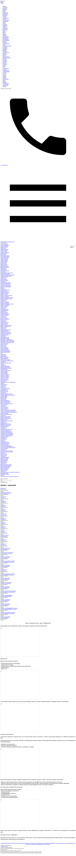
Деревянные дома (4, 277)
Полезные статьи (3, 470)
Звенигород (5, 27)
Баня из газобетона (4, 358)
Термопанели (3, 437)
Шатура (4, 81)
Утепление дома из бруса (5, 430)
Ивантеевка (5, 29)
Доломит (2, 383)
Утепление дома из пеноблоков (6, 433)
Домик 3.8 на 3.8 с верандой (6, 553)
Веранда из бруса (3, 323)
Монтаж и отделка (55, 843)
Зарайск (4, 26)
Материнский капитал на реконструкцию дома (10, 472)
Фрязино (4, 75)
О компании (6, 843)
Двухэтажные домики (4, 256)
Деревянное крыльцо (4, 457)
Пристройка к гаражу (4, 474)
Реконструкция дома (4, 266)
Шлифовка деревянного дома (6, 420)
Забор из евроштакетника (5, 401)
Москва (4, 6)
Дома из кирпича (3, 265)
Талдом (4, 74)
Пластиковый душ (4, 390)
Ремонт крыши (3, 269)
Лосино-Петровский (7, 45)
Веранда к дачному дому (5, 326)
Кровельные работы (4, 267)
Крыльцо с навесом (4, 458)
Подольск (5, 59)
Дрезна (4, 22)
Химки (4, 76)
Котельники (5, 36)
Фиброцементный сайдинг (5, 368)
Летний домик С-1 (4, 536)
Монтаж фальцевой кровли (6, 464)
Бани (1, 353)
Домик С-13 (2, 502)
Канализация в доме (4, 426)
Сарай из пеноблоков (4, 314)
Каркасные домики (4, 249)
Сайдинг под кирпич (4, 374)
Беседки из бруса (3, 317)
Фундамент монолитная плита (6, 272)
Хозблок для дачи (4, 299)
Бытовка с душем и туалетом (6, 295)
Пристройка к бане (4, 473)
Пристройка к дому (4, 334)
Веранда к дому (3, 319)
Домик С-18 (2, 489)
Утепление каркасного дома (6, 431)
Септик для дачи (3, 406)
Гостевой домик (3, 253)
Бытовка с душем (3, 294)
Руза (4, 67)
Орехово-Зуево (6, 56)
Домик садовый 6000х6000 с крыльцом (8, 609)
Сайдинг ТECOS (3, 371)
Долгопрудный (6, 20)
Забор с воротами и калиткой (6, 403)
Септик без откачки (4, 407)
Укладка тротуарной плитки (6, 435)
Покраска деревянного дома (6, 414)
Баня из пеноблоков (4, 357)
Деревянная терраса (4, 330)
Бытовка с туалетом (4, 293)
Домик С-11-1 (3, 514)
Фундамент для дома (4, 270)
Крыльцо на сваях (4, 459)
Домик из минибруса (4, 252)
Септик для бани (3, 408)
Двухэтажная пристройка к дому (7, 342)
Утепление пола (3, 453)
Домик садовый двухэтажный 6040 (7, 592)
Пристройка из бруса (4, 337)
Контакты (6, 241)
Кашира (4, 31)
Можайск (5, 50)
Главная (2, 476)
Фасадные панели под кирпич (6, 450)
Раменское (5, 64)
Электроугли (5, 85)
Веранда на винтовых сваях (6, 325)
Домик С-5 (2, 532)
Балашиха (5, 8)
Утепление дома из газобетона (6, 434)
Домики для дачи (3, 247)
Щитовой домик (3, 264)
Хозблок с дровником (4, 304)
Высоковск (5, 14)
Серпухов (5, 69)
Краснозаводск (6, 39)
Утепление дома (3, 427)
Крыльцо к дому (3, 455)
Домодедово (5, 21)
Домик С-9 (2, 523)
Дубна (4, 23)
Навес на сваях (3, 346)
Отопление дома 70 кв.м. (5, 284)
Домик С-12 (2, 506)
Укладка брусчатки (4, 444)
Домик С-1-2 (3, 540)
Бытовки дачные (3, 291)
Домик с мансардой (4, 257)
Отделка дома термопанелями (6, 446)
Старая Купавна (6, 71)
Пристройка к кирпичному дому (7, 340)
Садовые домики (3, 250)
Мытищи (5, 51)
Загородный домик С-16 (5, 493)
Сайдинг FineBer (3, 373)
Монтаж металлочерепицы (5, 465)
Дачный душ (3, 386)
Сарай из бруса (3, 311)
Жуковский (5, 25)
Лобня (4, 44)
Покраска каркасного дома (5, 418)
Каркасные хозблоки (4, 302)
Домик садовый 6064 (4, 600)
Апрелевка (5, 7)
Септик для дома (3, 404)
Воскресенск (5, 13)
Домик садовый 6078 (4, 604)
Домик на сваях (3, 262)
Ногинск (4, 53)
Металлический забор (4, 402)
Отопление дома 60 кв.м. (5, 283)
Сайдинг (2, 363)
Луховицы (5, 46)
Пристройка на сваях (4, 338)
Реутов (4, 65)
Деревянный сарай (4, 310)
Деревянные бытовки (4, 292)
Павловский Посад (7, 57)
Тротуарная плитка (4, 436)
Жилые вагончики (4, 306)
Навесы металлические (5, 352)
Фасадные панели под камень (6, 451)
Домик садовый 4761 (4, 557)
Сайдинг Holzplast (4, 372)
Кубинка (4, 41)
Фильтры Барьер (3, 396)
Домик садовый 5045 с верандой (7, 562)
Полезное (28, 843)
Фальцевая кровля (4, 460)
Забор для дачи (3, 398)
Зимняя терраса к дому (5, 331)
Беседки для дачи (3, 315)
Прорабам (49, 843)
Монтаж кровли (3, 462)
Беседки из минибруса (5, 318)
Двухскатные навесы (4, 349)
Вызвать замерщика (43, 843)
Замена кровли (3, 461)
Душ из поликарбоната (5, 388)
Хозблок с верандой (4, 301)
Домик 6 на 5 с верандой (5, 583)
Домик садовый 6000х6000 (5, 596)
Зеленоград (5, 28)
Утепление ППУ (3, 438)
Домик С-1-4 (3, 544)
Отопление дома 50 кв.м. (5, 282)
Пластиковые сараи (4, 309)
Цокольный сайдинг (4, 379)
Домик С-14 (2, 497)
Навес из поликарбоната (5, 351)
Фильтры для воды (4, 391)
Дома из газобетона (4, 246)
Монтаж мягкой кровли (5, 466)
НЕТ (3, 3)
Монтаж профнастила (4, 467)
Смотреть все (3, 248)
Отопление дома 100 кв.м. (5, 286)
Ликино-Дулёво (6, 43)
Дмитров (4, 19)
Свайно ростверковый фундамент (7, 274)
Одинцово (5, 54)
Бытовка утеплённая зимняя (6, 298)
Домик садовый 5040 (4, 566)
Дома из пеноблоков (4, 244)
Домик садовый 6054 (4, 587)
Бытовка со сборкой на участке (6, 297)
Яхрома (4, 86)
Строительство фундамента (6, 276)
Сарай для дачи (3, 307)
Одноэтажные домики (5, 255)
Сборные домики (3, 261)
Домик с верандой (4, 258)
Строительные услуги (34, 843)
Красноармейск (6, 37)
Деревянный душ (3, 389)
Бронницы (5, 9)
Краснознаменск (6, 40)
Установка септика (4, 413)
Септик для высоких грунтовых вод (7, 411)
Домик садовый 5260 (4, 579)
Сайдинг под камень (4, 375)
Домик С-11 (2, 510)
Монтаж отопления (4, 280)
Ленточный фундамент (5, 273)
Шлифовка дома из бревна (5, 423)
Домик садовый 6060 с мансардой (7, 613)
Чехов (4, 80)
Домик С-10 (2, 519)
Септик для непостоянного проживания (8, 412)
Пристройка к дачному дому (6, 339)
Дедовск (4, 16)
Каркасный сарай (4, 312)
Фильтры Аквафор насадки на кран (7, 394)
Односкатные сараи (4, 313)
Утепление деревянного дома (6, 429)
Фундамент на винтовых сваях (6, 360)
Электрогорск (5, 83)
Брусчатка (2, 440)
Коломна (4, 34)
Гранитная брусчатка (4, 442)
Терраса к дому (3, 327)
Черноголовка (6, 79)
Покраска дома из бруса (5, 417)
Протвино (5, 60)
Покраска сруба (3, 419)
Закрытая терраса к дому (5, 333)
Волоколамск (5, 12)
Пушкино (5, 61)
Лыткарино (5, 48)
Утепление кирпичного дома (6, 432)
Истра (4, 30)
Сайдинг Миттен (3, 369)
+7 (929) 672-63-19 (4, 243)
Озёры (4, 55)
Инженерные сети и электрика (43, 844)
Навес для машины (4, 347)
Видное (4, 11)
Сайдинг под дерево (4, 376)
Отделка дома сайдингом (5, 445)
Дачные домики (3, 279)
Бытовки (2, 287)
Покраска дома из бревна (5, 416)
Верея (4, 10)
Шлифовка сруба (3, 422)
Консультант (11, 843)
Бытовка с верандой (4, 296)
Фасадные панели (4, 448)
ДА (1, 3)
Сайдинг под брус (4, 378)
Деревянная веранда (4, 322)
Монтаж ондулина (4, 468)
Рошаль (4, 66)
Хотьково (5, 78)
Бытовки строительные (5, 289)
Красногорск (5, 38)
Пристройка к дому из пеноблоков (7, 341)
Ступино (4, 72)
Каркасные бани (3, 356)
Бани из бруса (3, 355)
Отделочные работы (33, 844)
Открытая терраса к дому (5, 329)
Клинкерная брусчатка (5, 443)
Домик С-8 (2, 527)
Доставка (9, 241)
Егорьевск (5, 24)
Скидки (15, 843)
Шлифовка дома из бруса (5, 424)
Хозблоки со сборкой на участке (7, 303)
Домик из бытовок (4, 259)
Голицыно (5, 15)
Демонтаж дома (3, 384)
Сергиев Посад (6, 68)
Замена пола (2, 452)
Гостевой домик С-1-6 (4, 549)
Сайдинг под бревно (4, 377)
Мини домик (3, 254)
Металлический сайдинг (5, 367)
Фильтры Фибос (3, 397)
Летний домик (3, 263)
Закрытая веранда (4, 324)
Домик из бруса (3, 251)
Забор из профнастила (4, 400)
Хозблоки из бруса (4, 343)
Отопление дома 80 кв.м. (5, 285)
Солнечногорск (6, 70)
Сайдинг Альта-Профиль (5, 370)
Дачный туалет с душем (5, 359)
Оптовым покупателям (21, 843)
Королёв (4, 35)
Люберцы (5, 49)
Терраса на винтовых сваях (6, 332)
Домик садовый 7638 (4, 617)
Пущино (4, 63)
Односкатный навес (4, 348)
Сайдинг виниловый (4, 366)
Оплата (12, 241)
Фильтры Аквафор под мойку (6, 393)
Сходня (4, 73)
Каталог (2, 241)
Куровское (5, 42)
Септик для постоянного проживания (8, 409)
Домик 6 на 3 (3, 570)
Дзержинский (5, 18)
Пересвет (5, 58)
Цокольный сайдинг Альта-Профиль (7, 382)
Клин (4, 33)
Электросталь (5, 84)
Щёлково (5, 82)
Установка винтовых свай (5, 362)
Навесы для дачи (3, 344)
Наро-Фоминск (6, 52)
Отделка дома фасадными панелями (7, 447)
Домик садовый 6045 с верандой (7, 574)
